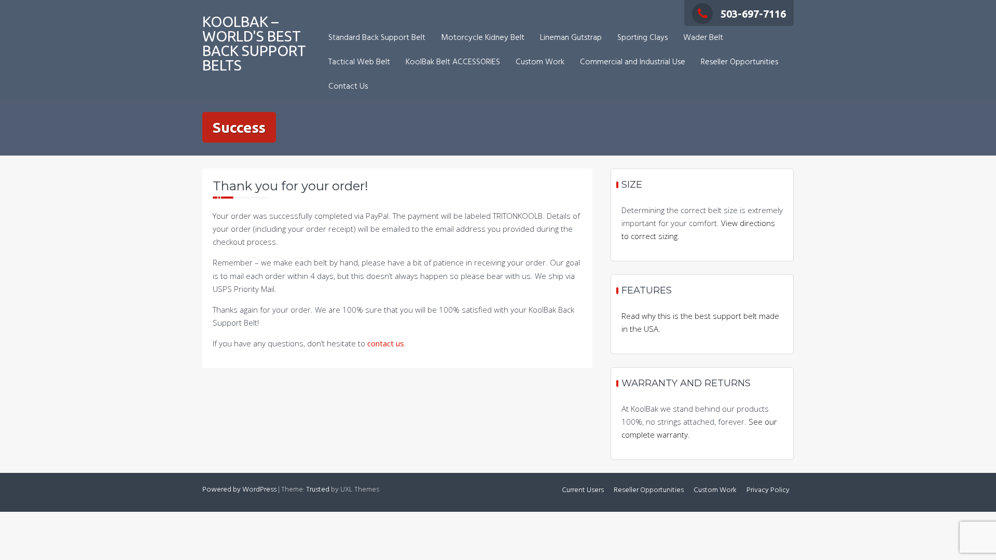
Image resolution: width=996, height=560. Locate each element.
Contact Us (348, 86)
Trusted (317, 490)
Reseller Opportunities (739, 62)
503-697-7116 (753, 14)
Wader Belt (703, 38)
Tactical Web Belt (359, 62)
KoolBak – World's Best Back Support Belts (254, 43)
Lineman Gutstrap (571, 38)
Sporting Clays (642, 38)
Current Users (583, 490)
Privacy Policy (768, 490)
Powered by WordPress (239, 490)
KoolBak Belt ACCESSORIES (453, 62)
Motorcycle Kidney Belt (482, 38)
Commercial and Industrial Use (632, 62)
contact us (385, 343)
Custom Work (540, 62)
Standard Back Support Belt (376, 38)
